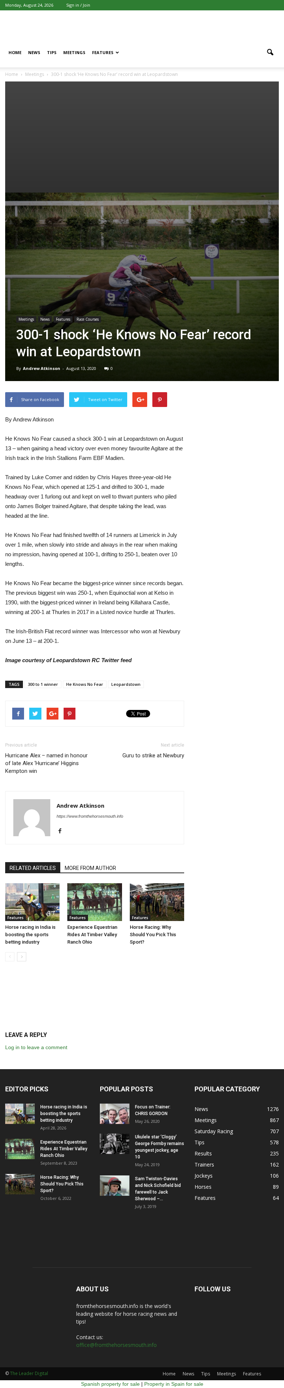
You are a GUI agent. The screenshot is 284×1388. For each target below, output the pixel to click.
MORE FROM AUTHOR (90, 868)
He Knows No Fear (84, 684)
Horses (203, 1186)
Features (103, 52)
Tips (52, 52)
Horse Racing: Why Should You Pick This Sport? (153, 934)
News (34, 52)
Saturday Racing (214, 1131)
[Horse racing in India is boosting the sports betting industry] (32, 902)
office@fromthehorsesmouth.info (116, 1344)
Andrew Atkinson (41, 368)
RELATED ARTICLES (33, 868)
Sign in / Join (78, 5)
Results (203, 1153)
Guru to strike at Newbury (153, 755)
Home (15, 52)
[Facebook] (63, 831)
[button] (270, 52)
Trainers (204, 1164)
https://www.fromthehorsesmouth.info (90, 816)
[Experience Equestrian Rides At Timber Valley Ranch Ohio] (94, 902)
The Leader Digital (29, 1373)
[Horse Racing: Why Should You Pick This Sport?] (157, 902)
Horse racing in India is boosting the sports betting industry (30, 934)
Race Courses (88, 319)
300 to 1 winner (43, 684)
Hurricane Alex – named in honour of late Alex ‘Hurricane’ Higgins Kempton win (46, 763)
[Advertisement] (142, 137)
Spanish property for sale (110, 1384)
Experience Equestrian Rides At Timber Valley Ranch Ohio (92, 934)
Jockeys (204, 1175)
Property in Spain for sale (173, 1384)
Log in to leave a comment (36, 1047)
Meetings (74, 52)
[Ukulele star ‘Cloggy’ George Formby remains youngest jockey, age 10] (114, 1144)
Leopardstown (126, 684)
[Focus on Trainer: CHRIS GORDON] (114, 1114)
